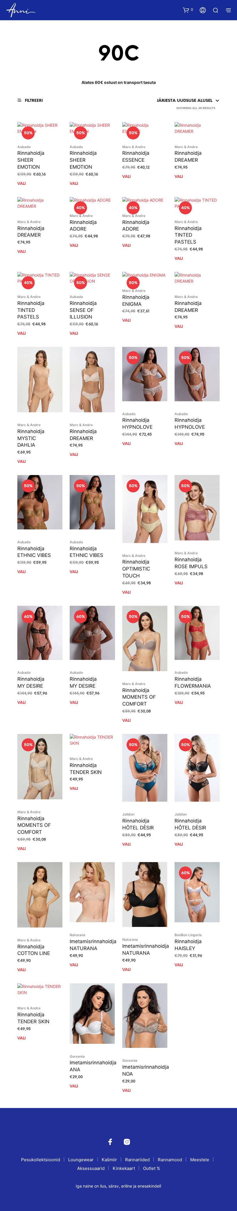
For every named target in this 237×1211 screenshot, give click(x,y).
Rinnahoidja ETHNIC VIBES (34, 552)
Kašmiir (109, 1159)
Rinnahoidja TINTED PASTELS (188, 235)
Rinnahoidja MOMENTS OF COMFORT (139, 697)
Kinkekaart (124, 1168)
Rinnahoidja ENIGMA (135, 300)
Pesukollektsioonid (40, 1159)
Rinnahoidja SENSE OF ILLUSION (83, 310)
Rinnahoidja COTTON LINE (33, 950)
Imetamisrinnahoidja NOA (145, 1070)
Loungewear (81, 1159)
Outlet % (151, 1168)
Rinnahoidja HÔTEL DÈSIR (138, 824)
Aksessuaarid (91, 1168)
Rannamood (170, 1159)
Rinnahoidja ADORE (83, 225)
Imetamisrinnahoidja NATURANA (93, 944)
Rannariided (137, 1159)
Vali (21, 184)
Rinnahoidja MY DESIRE (31, 682)
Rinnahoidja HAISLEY (188, 944)
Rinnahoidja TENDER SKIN (86, 768)
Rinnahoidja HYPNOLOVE (137, 423)
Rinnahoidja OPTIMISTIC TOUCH (136, 569)
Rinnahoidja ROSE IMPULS (191, 563)
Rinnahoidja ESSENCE (135, 156)
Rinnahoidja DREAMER (188, 156)
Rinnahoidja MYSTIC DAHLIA (31, 438)
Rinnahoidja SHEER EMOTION (31, 160)
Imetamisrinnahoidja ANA (93, 1066)
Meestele (199, 1159)
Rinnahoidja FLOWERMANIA (193, 682)
